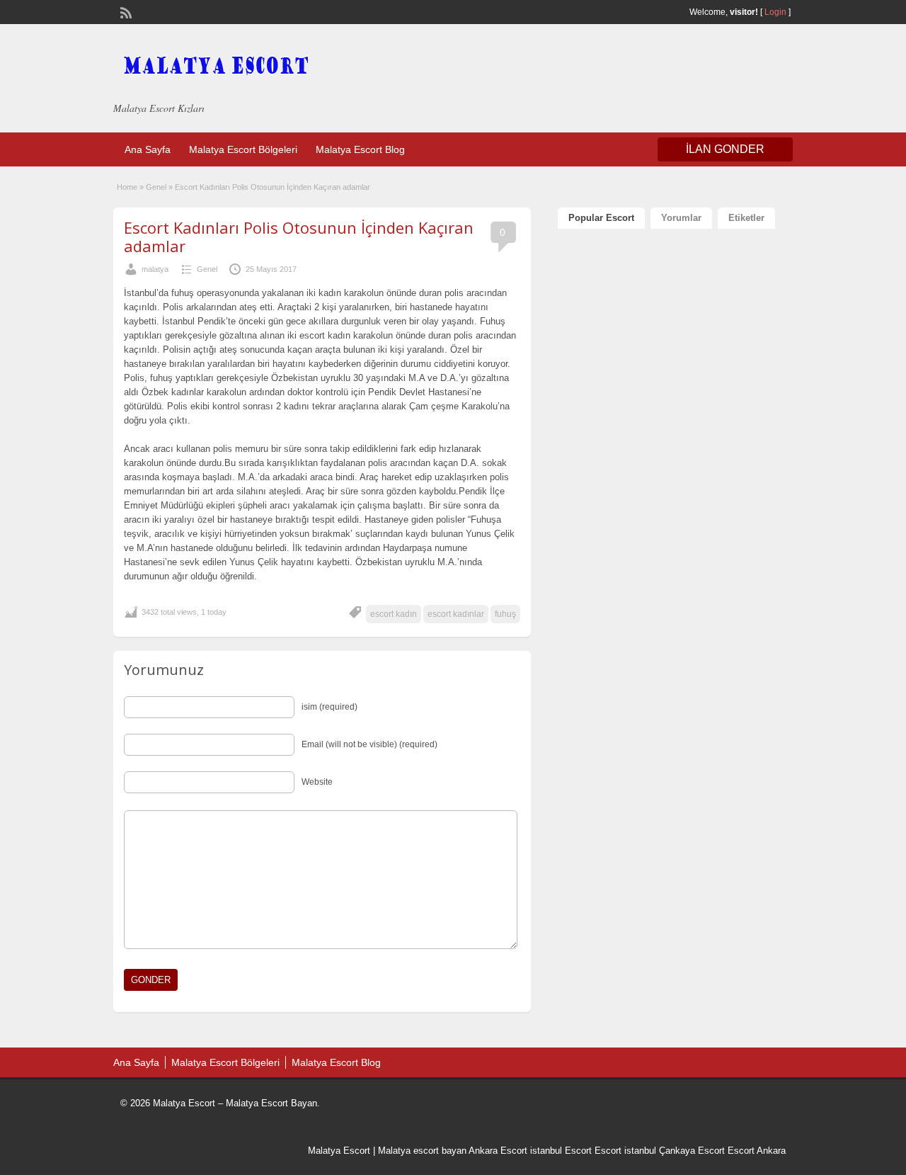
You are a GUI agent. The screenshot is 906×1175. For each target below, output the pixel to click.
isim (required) (329, 707)
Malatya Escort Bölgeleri (243, 149)
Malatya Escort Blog (360, 149)
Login (775, 12)
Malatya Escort (339, 1150)
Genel (156, 187)
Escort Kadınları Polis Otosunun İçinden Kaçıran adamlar (299, 236)
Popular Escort (601, 217)
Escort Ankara (757, 1150)
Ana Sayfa (148, 149)
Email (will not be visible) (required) (369, 744)
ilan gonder (725, 149)
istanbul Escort (561, 1150)
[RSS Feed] (124, 11)
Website (317, 782)
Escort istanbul (625, 1150)
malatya (155, 269)
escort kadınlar (456, 614)
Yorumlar (681, 217)
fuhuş (505, 614)
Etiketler (746, 217)
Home (127, 187)
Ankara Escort (498, 1150)
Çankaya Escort (692, 1150)
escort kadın (393, 614)
